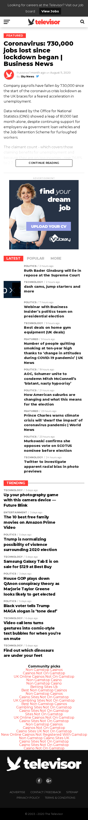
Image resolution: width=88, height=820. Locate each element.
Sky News (27, 76)
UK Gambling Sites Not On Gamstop (44, 700)
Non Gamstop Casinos (44, 670)
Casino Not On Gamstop (44, 748)
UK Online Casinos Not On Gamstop (44, 677)
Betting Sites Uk (44, 687)
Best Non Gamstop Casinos (44, 690)
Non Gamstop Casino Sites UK (44, 738)
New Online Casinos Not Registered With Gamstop (44, 735)
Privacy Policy (28, 797)
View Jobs (50, 11)
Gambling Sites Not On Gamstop (44, 707)
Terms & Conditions (60, 797)
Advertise (17, 792)
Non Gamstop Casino (44, 680)
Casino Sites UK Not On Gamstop (44, 731)
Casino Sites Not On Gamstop (44, 697)
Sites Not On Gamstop (44, 714)
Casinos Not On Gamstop (44, 673)
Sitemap (72, 792)
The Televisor (54, 814)
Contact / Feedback (45, 792)
